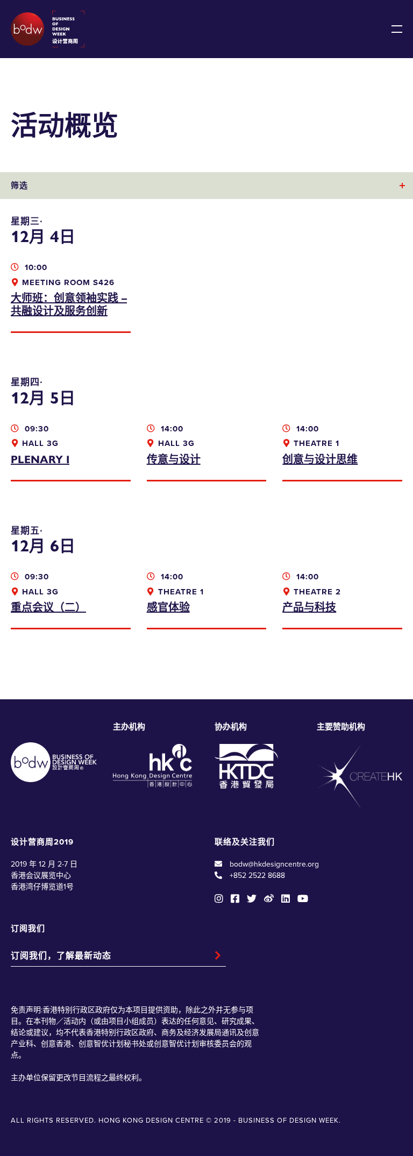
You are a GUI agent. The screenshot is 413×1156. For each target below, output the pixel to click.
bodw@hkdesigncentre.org (274, 864)
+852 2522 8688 (257, 875)
